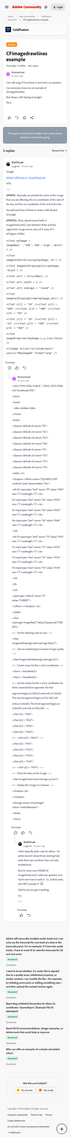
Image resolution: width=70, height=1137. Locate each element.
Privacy (48, 1114)
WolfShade (18, 162)
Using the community (17, 1114)
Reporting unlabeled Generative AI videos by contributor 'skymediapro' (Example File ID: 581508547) (30, 1007)
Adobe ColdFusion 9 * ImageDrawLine (26, 177)
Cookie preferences (16, 1120)
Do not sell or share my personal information (28, 1126)
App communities (27, 16)
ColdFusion (46, 16)
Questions (12, 19)
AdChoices (16, 1132)
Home (10, 16)
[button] (6, 8)
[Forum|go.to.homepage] (26, 7)
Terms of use (36, 1114)
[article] (35, 265)
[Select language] (46, 7)
